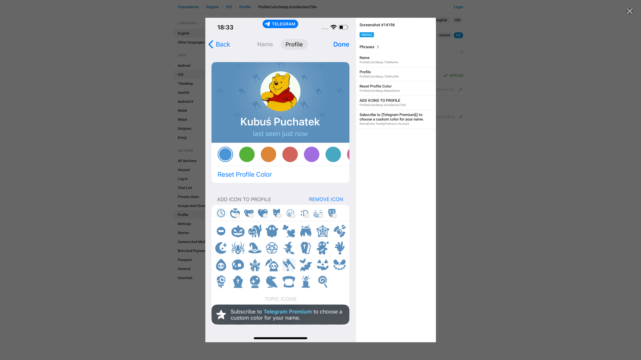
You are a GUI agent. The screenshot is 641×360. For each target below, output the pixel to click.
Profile (366, 34)
